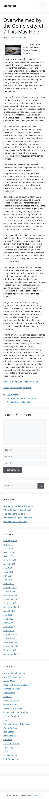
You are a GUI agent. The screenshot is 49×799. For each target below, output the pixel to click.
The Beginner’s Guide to (14, 514)
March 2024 (8, 552)
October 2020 (9, 603)
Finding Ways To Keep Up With (17, 388)
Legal (5, 720)
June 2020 (8, 619)
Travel (6, 751)
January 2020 (9, 638)
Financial (7, 696)
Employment (12, 395)
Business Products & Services (17, 685)
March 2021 (8, 584)
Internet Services (11, 716)
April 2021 (8, 580)
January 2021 (9, 591)
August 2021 (9, 564)
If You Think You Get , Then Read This (20, 382)
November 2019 (10, 646)
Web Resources (10, 759)
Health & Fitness (10, 704)
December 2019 (10, 642)
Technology (8, 747)
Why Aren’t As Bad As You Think (21, 398)
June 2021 (8, 572)
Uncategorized (10, 755)
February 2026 (10, 540)
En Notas (9, 5)
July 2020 (7, 615)
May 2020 (8, 623)
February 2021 (10, 587)
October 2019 (9, 650)
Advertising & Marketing (14, 673)
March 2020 (8, 630)
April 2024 (8, 548)
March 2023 (8, 556)
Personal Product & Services (16, 724)
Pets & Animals (10, 728)
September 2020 (11, 607)
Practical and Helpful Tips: (18, 402)
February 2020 (10, 634)
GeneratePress (36, 795)
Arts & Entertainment (13, 677)
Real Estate (8, 732)
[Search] (40, 486)
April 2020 (8, 627)
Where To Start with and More (17, 510)
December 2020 (10, 595)
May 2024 (8, 544)
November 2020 (10, 599)
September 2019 (11, 654)
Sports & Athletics (11, 743)
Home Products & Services (15, 712)
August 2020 (9, 611)
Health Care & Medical (13, 708)
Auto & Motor (9, 681)
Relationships (9, 736)
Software (7, 739)
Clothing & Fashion (12, 689)
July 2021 (7, 568)
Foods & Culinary (11, 700)
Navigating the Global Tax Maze (18, 506)
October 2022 (9, 560)
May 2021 (7, 576)
